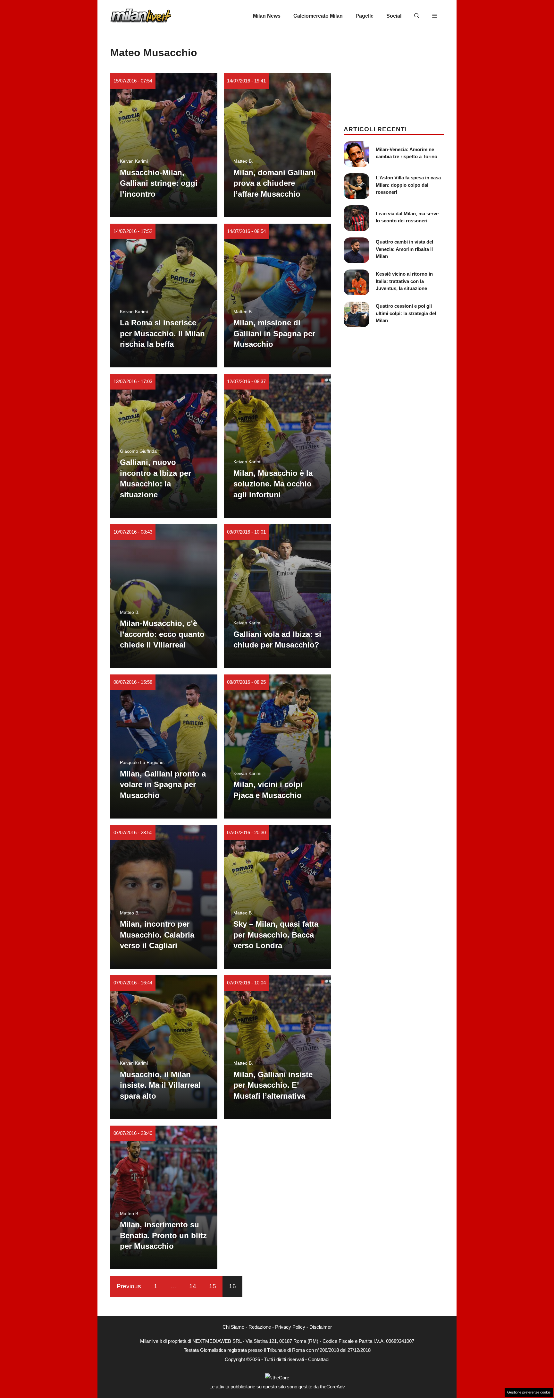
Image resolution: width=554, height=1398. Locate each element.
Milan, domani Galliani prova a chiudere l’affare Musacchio (274, 183)
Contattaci (318, 1359)
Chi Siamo (233, 1327)
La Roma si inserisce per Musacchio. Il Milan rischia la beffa (162, 333)
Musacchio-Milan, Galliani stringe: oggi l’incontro (158, 183)
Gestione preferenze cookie (528, 1392)
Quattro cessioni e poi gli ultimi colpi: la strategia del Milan (406, 313)
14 (192, 1286)
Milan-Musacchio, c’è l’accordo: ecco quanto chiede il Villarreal (162, 634)
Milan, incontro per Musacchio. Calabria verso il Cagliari (157, 935)
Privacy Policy (290, 1327)
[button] (417, 16)
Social (393, 16)
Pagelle (365, 16)
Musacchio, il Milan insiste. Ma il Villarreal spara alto (160, 1085)
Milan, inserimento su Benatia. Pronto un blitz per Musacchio (163, 1235)
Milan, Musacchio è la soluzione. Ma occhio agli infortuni (273, 484)
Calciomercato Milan (318, 16)
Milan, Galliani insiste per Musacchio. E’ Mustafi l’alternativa (273, 1085)
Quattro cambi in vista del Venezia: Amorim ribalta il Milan (404, 249)
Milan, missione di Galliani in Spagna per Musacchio (274, 333)
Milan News (267, 16)
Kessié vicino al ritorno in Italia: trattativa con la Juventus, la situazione (404, 281)
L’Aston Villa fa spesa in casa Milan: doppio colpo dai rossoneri (408, 185)
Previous (129, 1286)
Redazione (259, 1327)
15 (212, 1286)
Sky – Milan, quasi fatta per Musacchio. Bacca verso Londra (275, 935)
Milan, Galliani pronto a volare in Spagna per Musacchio (163, 784)
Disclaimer (320, 1327)
